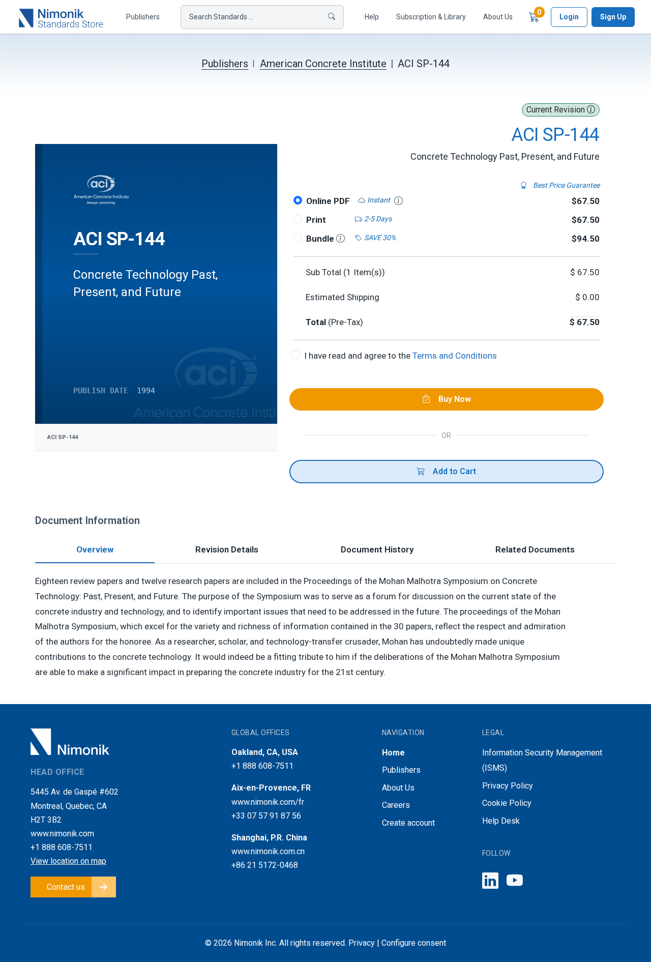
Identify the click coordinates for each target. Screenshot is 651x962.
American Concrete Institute (323, 63)
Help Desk (501, 821)
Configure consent (413, 943)
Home (393, 752)
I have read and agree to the (400, 356)
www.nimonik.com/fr (267, 802)
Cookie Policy (506, 803)
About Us (498, 17)
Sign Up (613, 17)
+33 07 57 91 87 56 (266, 816)
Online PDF (328, 201)
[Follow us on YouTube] (515, 881)
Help (372, 17)
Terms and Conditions (454, 356)
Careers (396, 805)
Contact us (66, 887)
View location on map (68, 861)
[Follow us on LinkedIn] (490, 881)
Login (569, 17)
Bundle (321, 239)
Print (316, 220)
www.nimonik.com (62, 833)
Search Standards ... (221, 17)
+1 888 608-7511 (62, 847)
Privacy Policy (507, 786)
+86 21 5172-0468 (264, 865)
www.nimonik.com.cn (268, 851)
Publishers (143, 17)
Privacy (361, 943)
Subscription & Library (431, 17)
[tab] (94, 550)
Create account (408, 823)
